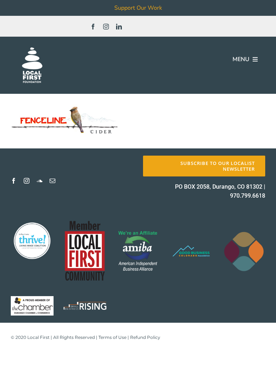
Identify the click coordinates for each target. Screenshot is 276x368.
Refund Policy (145, 337)
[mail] (52, 181)
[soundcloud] (39, 181)
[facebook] (93, 26)
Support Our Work (138, 8)
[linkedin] (119, 26)
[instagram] (106, 26)
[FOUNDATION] (32, 47)
